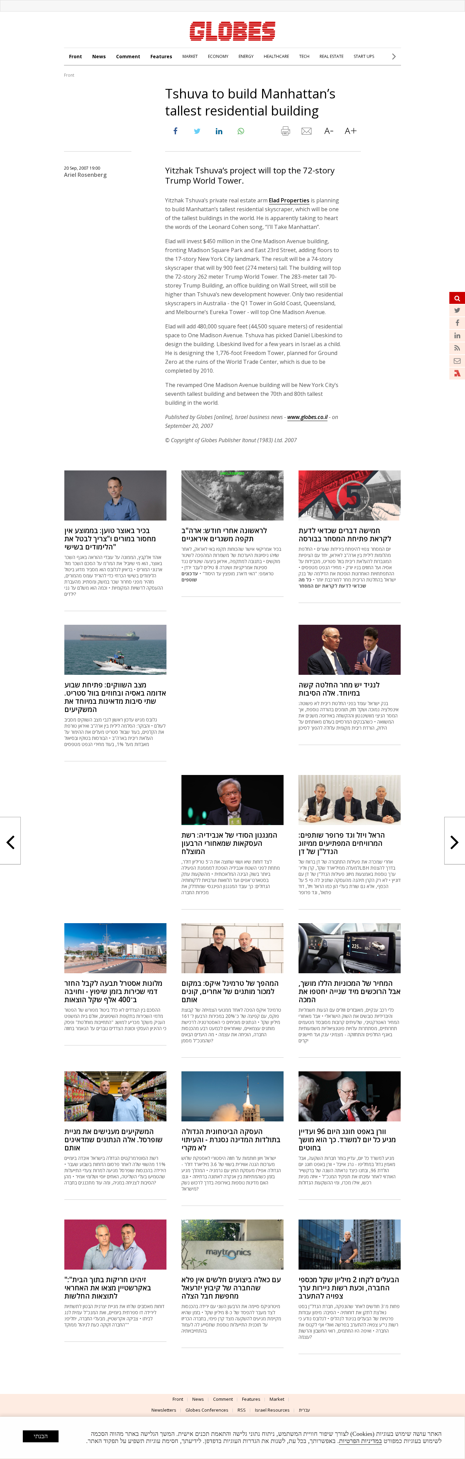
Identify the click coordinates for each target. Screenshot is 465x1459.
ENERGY (246, 56)
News (99, 56)
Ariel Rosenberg (85, 175)
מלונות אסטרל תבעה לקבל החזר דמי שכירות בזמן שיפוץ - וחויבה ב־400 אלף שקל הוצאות (113, 991)
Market (277, 1399)
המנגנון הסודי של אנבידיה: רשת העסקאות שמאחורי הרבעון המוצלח (229, 843)
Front (75, 56)
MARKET (190, 56)
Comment (128, 56)
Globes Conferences (207, 1410)
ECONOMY (218, 56)
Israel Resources (272, 1410)
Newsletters (163, 1410)
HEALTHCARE (276, 56)
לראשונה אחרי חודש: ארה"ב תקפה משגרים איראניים (224, 534)
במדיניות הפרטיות (360, 1441)
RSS (242, 1410)
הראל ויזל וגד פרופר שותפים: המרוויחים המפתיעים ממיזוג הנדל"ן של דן (342, 843)
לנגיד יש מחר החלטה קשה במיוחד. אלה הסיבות (339, 689)
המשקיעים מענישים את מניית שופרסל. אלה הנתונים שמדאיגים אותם (113, 1139)
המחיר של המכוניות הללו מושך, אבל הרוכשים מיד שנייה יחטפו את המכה (350, 991)
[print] (285, 132)
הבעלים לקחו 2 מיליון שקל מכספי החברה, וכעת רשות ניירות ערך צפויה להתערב (349, 1288)
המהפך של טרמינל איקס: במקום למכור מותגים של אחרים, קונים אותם (230, 991)
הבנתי (41, 1436)
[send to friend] (307, 132)
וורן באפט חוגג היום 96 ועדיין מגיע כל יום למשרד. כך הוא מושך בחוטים (347, 1139)
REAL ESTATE (331, 56)
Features (161, 56)
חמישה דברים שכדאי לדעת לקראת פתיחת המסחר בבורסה (345, 534)
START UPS (364, 56)
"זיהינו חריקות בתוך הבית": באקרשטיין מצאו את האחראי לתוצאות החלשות (107, 1288)
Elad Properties (289, 200)
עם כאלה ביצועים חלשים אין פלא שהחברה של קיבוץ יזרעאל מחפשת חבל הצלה (231, 1288)
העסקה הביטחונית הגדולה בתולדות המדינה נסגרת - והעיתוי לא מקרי (230, 1139)
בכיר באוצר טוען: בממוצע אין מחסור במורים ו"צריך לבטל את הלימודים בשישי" (110, 539)
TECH (304, 56)
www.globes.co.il (307, 417)
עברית (304, 1410)
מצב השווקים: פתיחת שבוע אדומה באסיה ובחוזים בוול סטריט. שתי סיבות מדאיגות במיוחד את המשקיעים (115, 697)
